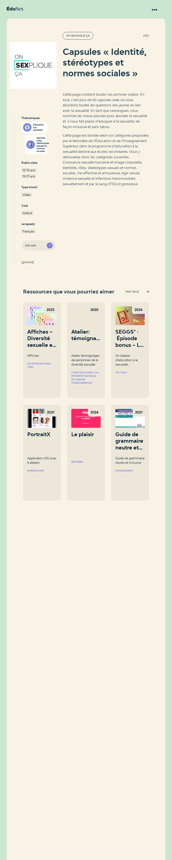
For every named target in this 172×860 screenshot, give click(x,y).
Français (28, 231)
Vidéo (26, 195)
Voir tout (132, 291)
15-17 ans (28, 176)
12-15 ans (28, 170)
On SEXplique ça (78, 35)
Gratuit (27, 213)
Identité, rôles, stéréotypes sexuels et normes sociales (41, 144)
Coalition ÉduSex (15, 8)
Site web (30, 245)
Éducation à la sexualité (38, 127)
